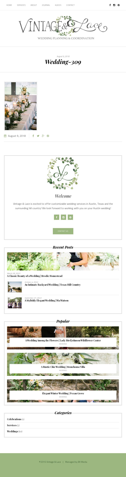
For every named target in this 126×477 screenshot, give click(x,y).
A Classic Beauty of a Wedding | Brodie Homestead (34, 276)
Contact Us (63, 231)
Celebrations (14, 419)
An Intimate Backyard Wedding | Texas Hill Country (53, 284)
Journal (46, 5)
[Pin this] (47, 135)
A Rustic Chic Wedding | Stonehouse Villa (63, 366)
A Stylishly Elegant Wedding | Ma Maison (46, 300)
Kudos (58, 5)
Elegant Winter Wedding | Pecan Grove (63, 393)
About (34, 5)
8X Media (82, 462)
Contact (70, 5)
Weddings (63, 344)
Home (9, 5)
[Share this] (33, 135)
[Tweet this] (38, 135)
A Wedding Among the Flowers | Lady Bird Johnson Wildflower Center (63, 340)
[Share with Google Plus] (43, 135)
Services (21, 5)
